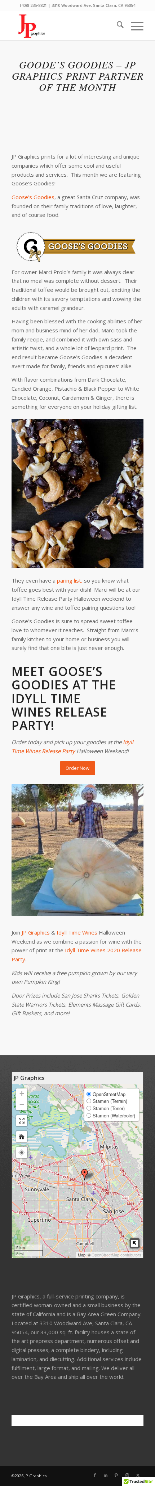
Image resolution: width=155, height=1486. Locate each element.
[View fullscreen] (21, 1120)
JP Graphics (36, 932)
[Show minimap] (134, 1243)
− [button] (21, 1104)
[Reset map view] (21, 1136)
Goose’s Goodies (33, 197)
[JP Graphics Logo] (64, 25)
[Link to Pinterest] (116, 1475)
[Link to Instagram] (127, 1475)
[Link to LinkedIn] (105, 1475)
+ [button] (21, 1093)
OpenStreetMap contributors (116, 1255)
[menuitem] (117, 25)
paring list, (69, 580)
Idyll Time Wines (77, 932)
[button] (21, 1152)
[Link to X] (138, 1475)
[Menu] (133, 25)
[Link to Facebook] (94, 1475)
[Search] (117, 25)
